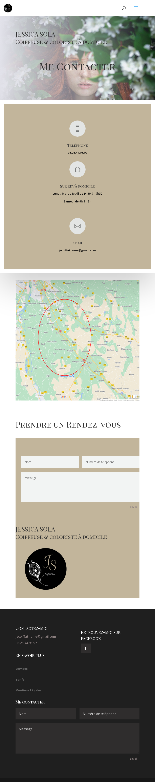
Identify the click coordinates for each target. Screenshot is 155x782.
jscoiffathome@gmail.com (36, 636)
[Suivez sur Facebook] (86, 648)
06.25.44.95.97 (26, 643)
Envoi (133, 507)
